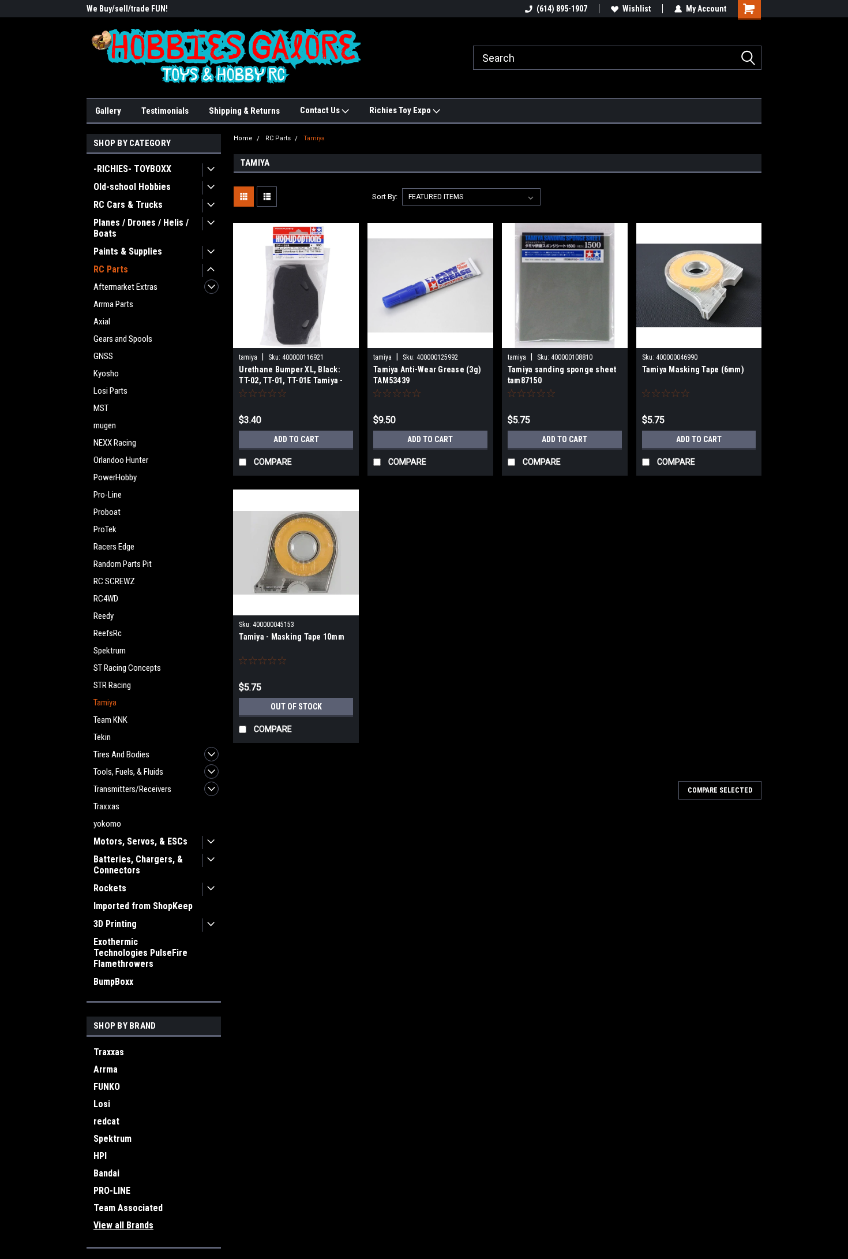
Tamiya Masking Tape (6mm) (693, 369)
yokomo (107, 824)
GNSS (103, 356)
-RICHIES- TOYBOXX (132, 168)
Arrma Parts (113, 304)
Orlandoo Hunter (120, 460)
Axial (101, 321)
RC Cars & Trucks (128, 204)
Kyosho (106, 373)
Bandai (106, 1173)
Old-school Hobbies (132, 186)
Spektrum (109, 650)
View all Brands (123, 1225)
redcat (106, 1121)
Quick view (296, 339)
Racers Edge (113, 546)
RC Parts (110, 269)
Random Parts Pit (122, 564)
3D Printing (115, 923)
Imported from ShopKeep (143, 906)
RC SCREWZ (114, 581)
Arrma (105, 1069)
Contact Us (321, 110)
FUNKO (106, 1086)
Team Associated (128, 1207)
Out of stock (296, 706)
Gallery (108, 111)
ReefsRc (107, 633)
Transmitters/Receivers (132, 789)
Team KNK (110, 720)
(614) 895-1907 (561, 8)
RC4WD (105, 598)
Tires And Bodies (121, 754)
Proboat (107, 512)
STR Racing (112, 685)
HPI (100, 1155)
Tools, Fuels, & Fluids (128, 772)
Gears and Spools (122, 339)
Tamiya (105, 702)
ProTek (105, 529)
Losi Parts (110, 391)
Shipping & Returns (244, 111)
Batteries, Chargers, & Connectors (138, 865)
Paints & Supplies (127, 251)
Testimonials (165, 111)
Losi (101, 1104)
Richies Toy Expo (401, 110)
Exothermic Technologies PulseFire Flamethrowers (140, 952)
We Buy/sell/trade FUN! (127, 8)
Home (243, 138)
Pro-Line (107, 495)
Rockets (109, 888)
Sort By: (384, 196)
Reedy (103, 616)
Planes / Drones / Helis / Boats (141, 228)
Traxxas (106, 806)
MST (100, 408)
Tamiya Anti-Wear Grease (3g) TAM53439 (427, 375)
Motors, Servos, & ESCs (140, 841)
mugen (104, 425)
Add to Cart (296, 439)
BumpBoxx (113, 981)
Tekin (102, 737)
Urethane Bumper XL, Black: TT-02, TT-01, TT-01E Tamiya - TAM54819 (291, 380)
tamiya (248, 357)
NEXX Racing (114, 443)
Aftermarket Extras (125, 287)
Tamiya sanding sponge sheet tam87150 (562, 375)
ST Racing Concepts (127, 668)
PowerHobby (115, 477)
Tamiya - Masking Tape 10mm (291, 636)
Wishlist (636, 8)
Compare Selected (720, 790)
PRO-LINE (111, 1190)
